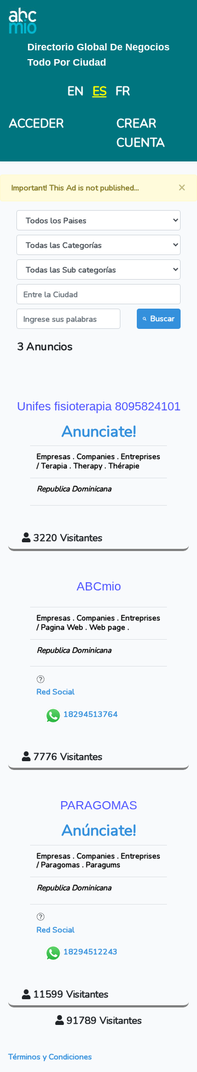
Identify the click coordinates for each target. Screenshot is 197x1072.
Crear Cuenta (141, 133)
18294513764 (89, 714)
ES (99, 91)
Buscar (162, 318)
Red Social (55, 691)
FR (122, 91)
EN (75, 91)
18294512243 (89, 951)
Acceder (36, 123)
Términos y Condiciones (50, 1056)
